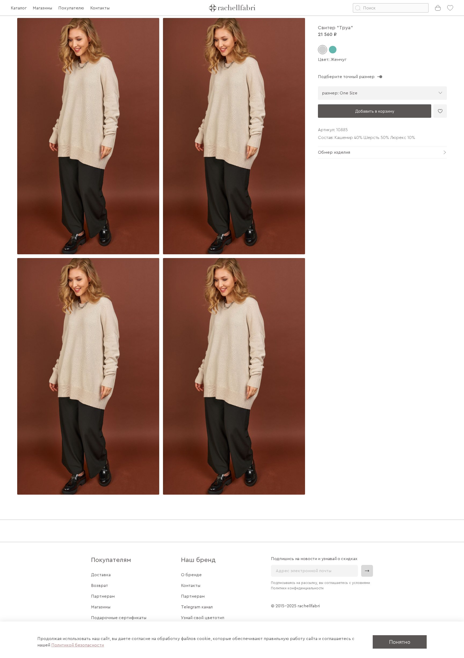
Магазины (100, 607)
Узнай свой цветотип (202, 618)
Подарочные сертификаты (118, 618)
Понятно (399, 641)
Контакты (190, 585)
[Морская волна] (332, 49)
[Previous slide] (25, 256)
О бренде (191, 575)
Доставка (101, 575)
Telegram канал (197, 607)
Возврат (99, 585)
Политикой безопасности (77, 645)
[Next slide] (296, 256)
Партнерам (103, 596)
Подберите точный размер (346, 77)
